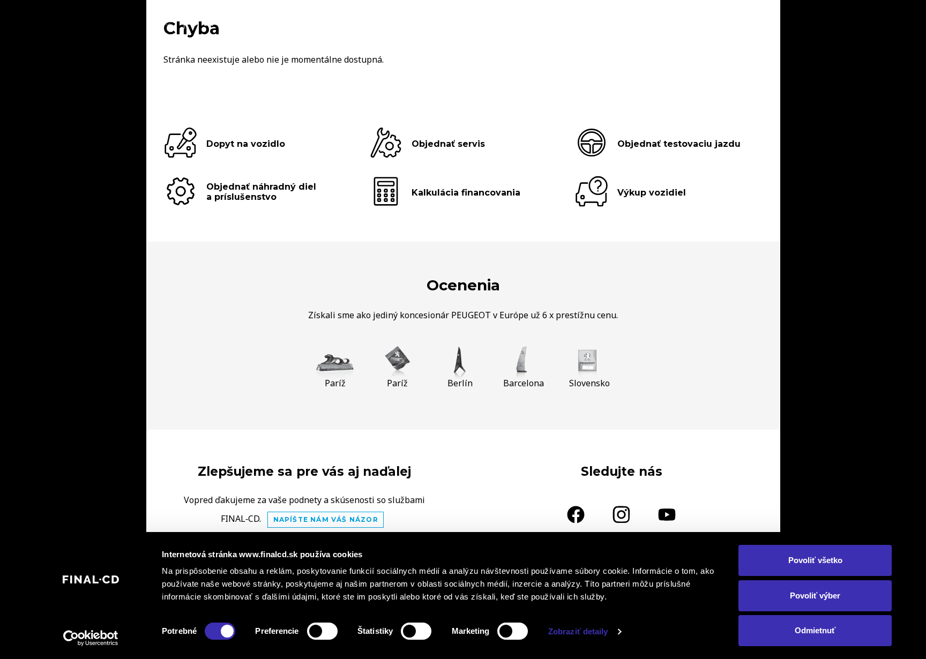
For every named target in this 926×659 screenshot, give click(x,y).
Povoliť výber (815, 595)
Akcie (646, 19)
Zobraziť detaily (578, 631)
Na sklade (591, 19)
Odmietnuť (815, 630)
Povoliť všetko (815, 560)
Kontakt (746, 19)
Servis (692, 19)
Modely (530, 19)
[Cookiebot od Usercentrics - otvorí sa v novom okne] (91, 638)
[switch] (322, 631)
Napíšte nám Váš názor (325, 519)
